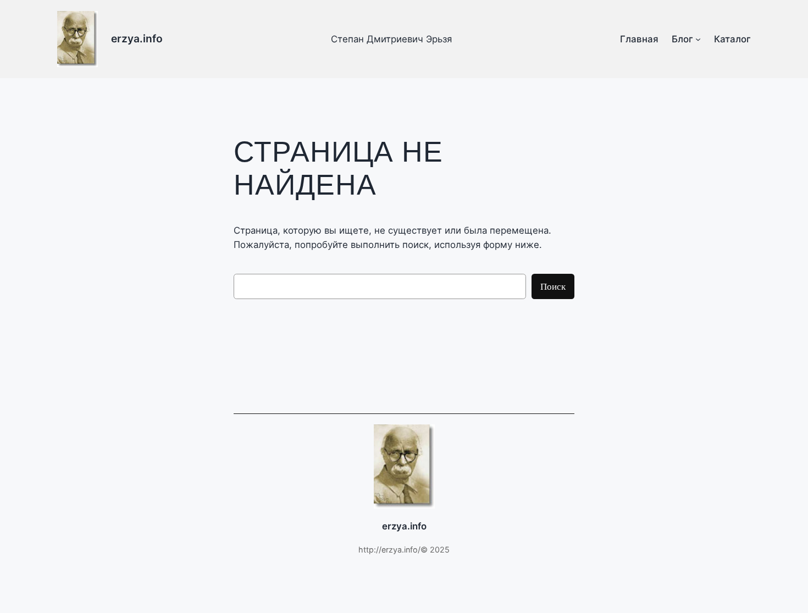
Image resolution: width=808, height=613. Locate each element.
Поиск (553, 286)
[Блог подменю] (698, 39)
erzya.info (137, 38)
